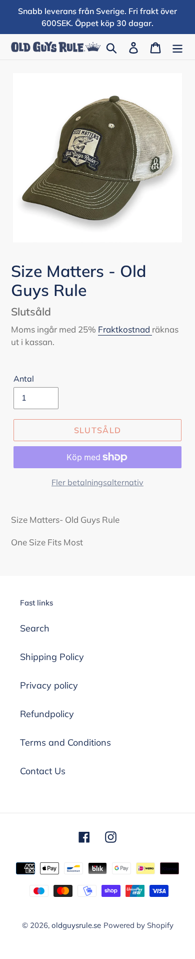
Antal (24, 379)
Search (35, 628)
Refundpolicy (47, 714)
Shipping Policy (52, 657)
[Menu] (177, 47)
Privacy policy (49, 685)
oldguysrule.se (76, 925)
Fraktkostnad (125, 329)
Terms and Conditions (65, 742)
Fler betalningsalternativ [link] (98, 482)
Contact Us (43, 771)
